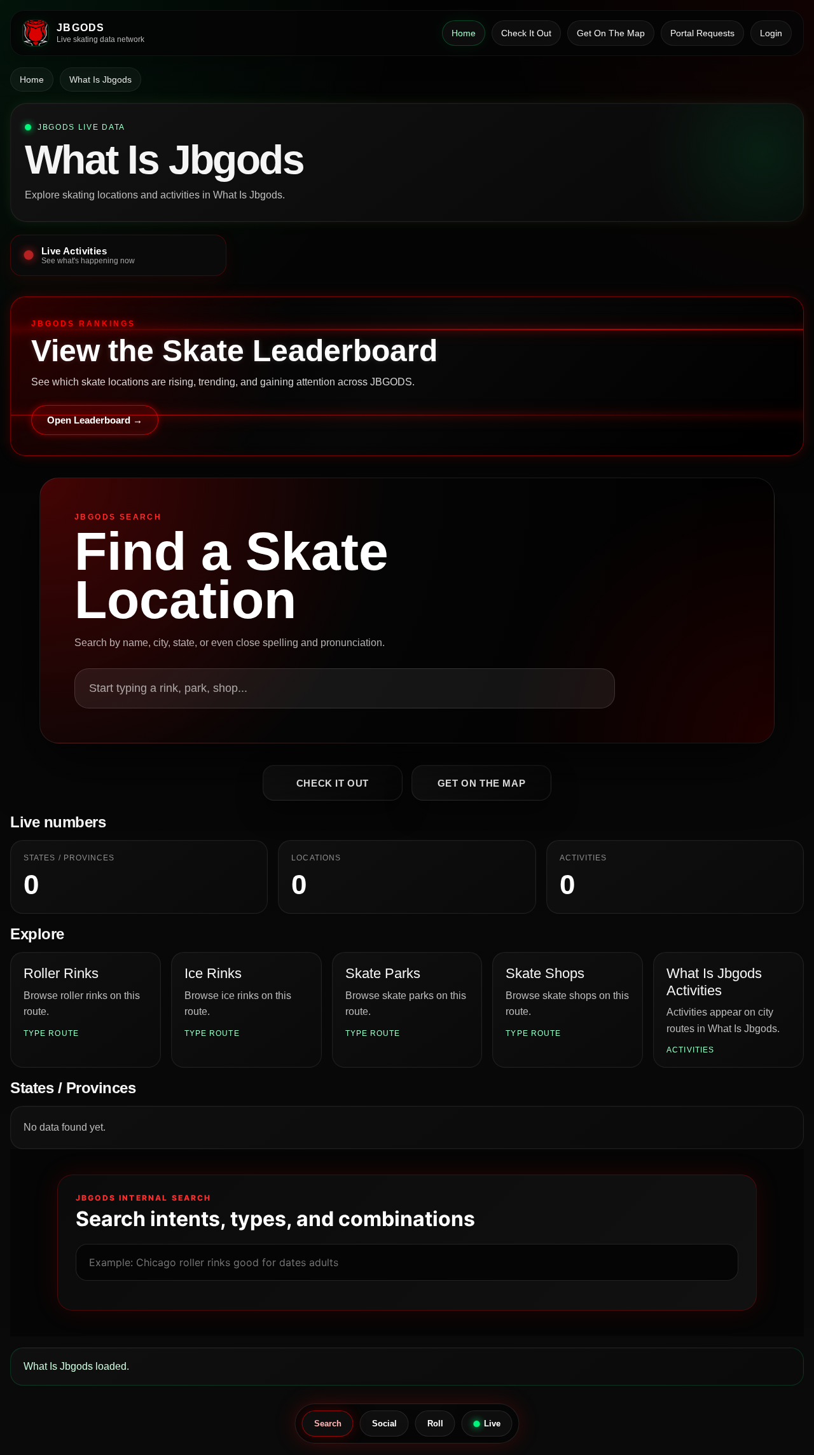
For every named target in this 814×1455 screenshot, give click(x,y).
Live (492, 1423)
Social (384, 1423)
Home (464, 33)
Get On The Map (611, 33)
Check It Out (526, 33)
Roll (435, 1423)
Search (327, 1423)
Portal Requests (702, 33)
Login (771, 33)
